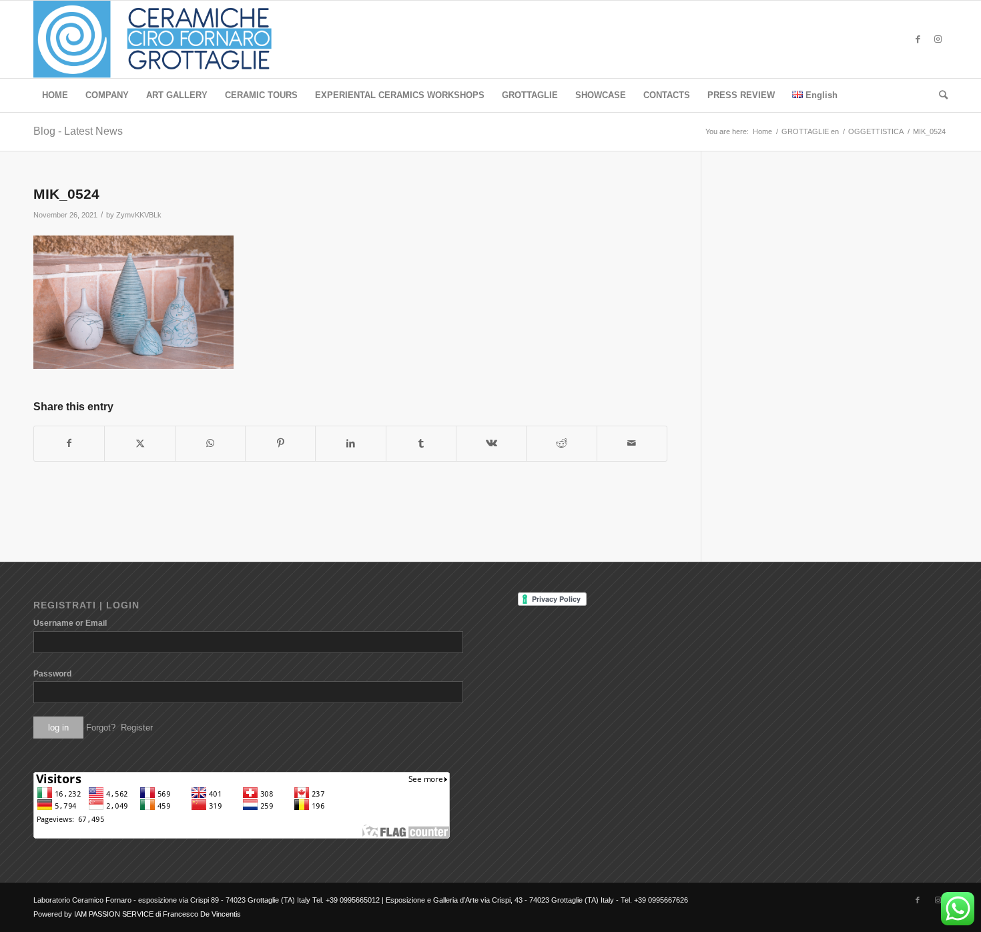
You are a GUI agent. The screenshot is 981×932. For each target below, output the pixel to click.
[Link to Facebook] (918, 39)
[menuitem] (55, 95)
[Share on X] (139, 443)
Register (137, 728)
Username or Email (70, 623)
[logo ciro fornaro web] (168, 39)
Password (52, 673)
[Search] (939, 95)
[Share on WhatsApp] (210, 443)
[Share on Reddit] (561, 443)
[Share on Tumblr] (421, 443)
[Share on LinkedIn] (350, 443)
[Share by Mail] (632, 443)
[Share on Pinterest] (280, 443)
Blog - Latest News (78, 131)
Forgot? (100, 728)
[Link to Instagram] (938, 39)
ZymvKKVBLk (138, 215)
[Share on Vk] (491, 443)
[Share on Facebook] (69, 443)
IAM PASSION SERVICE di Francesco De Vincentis (157, 914)
